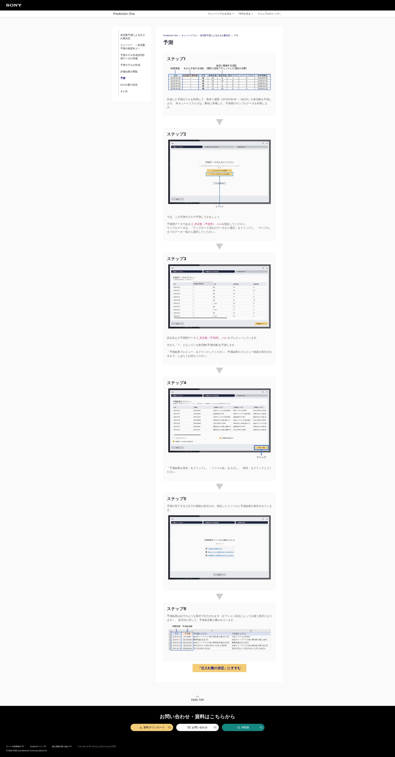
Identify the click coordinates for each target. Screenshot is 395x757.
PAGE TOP (197, 699)
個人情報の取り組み (60, 746)
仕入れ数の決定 (129, 84)
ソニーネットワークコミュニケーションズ (95, 746)
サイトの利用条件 (13, 746)
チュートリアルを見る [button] (220, 13)
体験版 (245, 727)
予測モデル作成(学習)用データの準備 (132, 56)
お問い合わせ (200, 727)
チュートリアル (189, 35)
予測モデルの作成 (130, 64)
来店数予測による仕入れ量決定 (132, 36)
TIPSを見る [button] (244, 13)
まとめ (124, 91)
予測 (122, 78)
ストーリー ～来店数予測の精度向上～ (132, 46)
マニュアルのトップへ (269, 13)
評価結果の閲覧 (129, 71)
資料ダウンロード (153, 727)
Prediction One (124, 14)
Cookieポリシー (36, 746)
